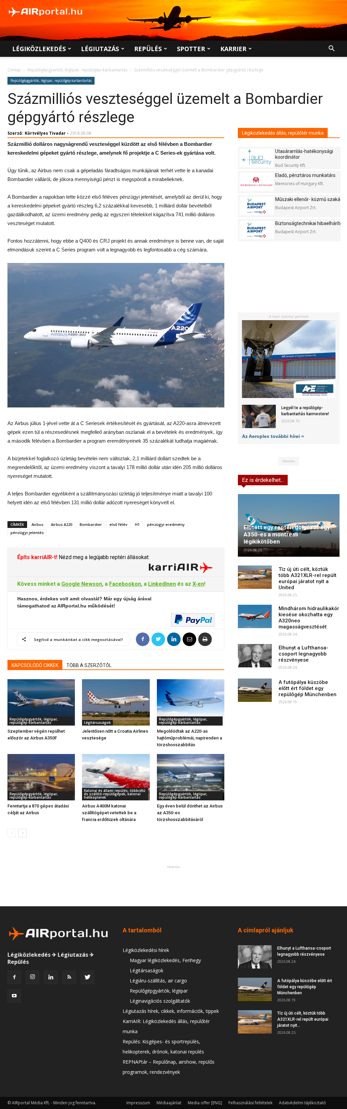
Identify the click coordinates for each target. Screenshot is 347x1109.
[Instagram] (32, 977)
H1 (137, 524)
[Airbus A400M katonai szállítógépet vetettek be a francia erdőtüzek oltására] (115, 777)
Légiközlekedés (39, 49)
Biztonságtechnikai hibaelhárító (309, 223)
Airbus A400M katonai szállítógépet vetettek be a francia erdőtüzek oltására (109, 812)
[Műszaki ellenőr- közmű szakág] (256, 206)
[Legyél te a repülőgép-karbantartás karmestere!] (259, 416)
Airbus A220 (61, 524)
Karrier (233, 49)
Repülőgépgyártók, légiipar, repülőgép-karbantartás (77, 70)
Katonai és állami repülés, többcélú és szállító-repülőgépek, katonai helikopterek (114, 794)
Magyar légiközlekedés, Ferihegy (165, 960)
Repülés (148, 49)
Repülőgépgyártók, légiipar (159, 991)
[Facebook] (14, 977)
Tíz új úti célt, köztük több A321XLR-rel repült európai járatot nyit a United (307, 578)
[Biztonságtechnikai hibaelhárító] (256, 230)
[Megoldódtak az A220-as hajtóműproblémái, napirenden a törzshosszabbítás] (190, 702)
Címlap (14, 70)
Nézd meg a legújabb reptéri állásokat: (103, 557)
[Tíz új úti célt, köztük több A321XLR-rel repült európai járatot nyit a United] (255, 577)
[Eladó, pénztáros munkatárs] (256, 182)
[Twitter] (87, 977)
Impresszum (138, 1103)
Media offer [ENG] (205, 1103)
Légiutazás (100, 49)
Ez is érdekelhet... (263, 480)
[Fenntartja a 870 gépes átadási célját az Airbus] (41, 777)
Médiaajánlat (169, 1103)
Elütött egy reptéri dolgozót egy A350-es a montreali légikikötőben (287, 534)
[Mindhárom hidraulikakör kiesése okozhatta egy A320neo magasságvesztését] (255, 616)
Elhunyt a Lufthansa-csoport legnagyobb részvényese (303, 654)
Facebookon (125, 584)
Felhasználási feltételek (250, 1103)
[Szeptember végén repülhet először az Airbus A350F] (41, 702)
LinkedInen (162, 584)
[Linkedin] (51, 977)
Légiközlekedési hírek (146, 950)
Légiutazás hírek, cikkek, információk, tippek (171, 1011)
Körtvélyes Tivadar (45, 133)
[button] (331, 49)
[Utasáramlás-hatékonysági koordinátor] (256, 158)
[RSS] (69, 977)
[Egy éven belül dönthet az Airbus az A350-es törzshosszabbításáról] (190, 777)
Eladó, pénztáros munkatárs (305, 175)
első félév (118, 524)
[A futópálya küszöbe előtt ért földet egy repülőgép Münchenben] (255, 690)
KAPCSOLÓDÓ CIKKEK (35, 665)
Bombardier (91, 524)
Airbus (37, 524)
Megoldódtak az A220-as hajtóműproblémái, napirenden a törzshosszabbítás (189, 738)
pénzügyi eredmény (166, 524)
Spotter (191, 49)
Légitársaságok (97, 722)
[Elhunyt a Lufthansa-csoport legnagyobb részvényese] (255, 655)
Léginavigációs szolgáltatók (160, 1001)
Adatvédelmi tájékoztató (302, 1103)
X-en (198, 584)
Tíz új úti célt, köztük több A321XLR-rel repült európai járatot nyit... (302, 1019)
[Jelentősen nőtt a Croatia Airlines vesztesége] (115, 702)
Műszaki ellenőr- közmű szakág (309, 199)
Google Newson (81, 584)
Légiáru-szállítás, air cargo (158, 980)
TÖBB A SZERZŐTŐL (88, 665)
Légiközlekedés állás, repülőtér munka (283, 133)
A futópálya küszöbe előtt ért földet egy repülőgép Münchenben (307, 688)
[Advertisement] (173, 885)
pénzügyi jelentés (27, 532)
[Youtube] (14, 996)
